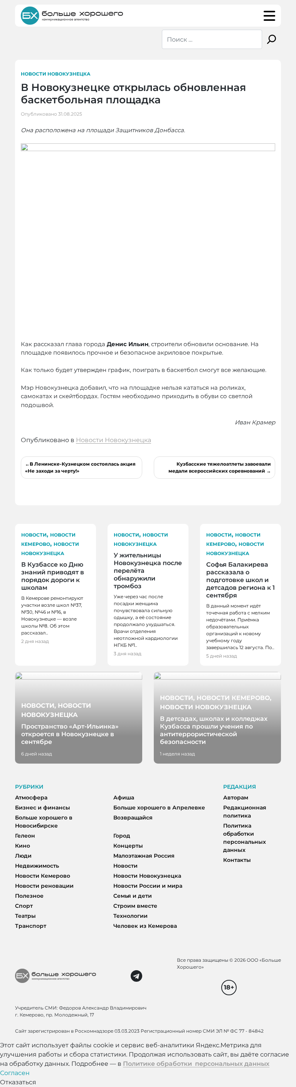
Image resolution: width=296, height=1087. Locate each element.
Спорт (24, 905)
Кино (22, 845)
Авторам (235, 797)
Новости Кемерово (42, 875)
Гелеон (25, 835)
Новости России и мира (147, 885)
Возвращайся (133, 817)
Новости (34, 535)
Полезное (29, 895)
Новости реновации (44, 885)
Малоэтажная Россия (144, 855)
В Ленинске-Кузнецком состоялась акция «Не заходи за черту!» (80, 467)
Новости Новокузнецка (56, 74)
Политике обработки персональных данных (196, 1063)
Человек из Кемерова (145, 925)
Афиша (123, 797)
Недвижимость (37, 865)
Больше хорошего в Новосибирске (43, 821)
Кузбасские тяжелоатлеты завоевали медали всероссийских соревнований (219, 467)
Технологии (130, 915)
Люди (23, 855)
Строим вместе (135, 905)
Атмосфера (31, 797)
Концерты (128, 845)
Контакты (237, 859)
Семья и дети (132, 895)
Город (121, 835)
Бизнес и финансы (42, 807)
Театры (25, 915)
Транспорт (30, 925)
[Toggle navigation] (269, 16)
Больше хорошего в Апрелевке (159, 807)
